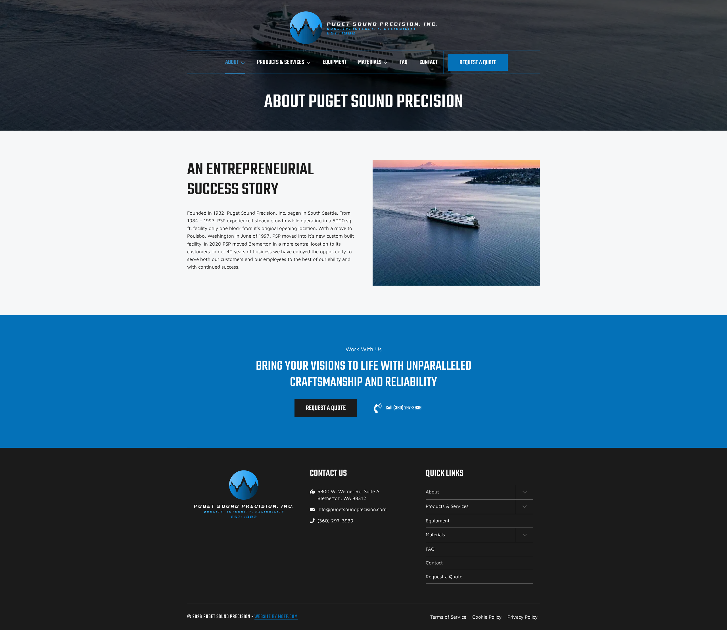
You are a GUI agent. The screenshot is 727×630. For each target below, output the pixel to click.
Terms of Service (448, 617)
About (432, 492)
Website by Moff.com (276, 617)
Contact (428, 62)
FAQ (404, 62)
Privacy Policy (522, 617)
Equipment (334, 62)
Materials (435, 534)
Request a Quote (477, 62)
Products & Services (447, 506)
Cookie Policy (487, 617)
